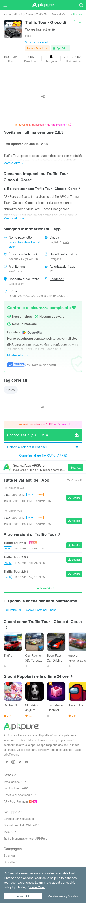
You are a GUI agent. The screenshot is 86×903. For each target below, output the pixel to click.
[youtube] (27, 762)
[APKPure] (43, 5)
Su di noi (9, 855)
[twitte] (20, 762)
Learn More (37, 887)
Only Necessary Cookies (63, 896)
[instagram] (13, 762)
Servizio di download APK (20, 795)
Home (7, 14)
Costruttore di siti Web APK (21, 825)
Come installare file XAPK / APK (41, 455)
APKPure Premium (16, 801)
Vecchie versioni (36, 42)
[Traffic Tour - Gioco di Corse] (13, 28)
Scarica (75, 467)
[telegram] (6, 762)
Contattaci (10, 862)
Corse (29, 14)
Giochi (18, 14)
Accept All (23, 896)
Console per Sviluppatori (19, 818)
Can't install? (74, 480)
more (66, 242)
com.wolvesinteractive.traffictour (25, 244)
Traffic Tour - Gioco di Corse (52, 14)
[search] (81, 5)
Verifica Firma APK (16, 788)
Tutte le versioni (43, 588)
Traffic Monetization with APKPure (25, 838)
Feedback (57, 279)
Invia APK (10, 832)
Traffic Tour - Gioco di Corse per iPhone (32, 610)
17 (51, 271)
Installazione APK (15, 782)
